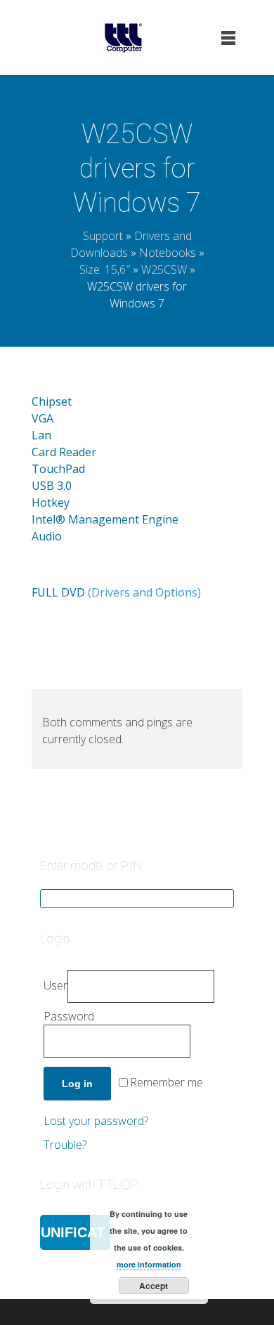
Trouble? (65, 1144)
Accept (153, 1285)
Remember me (166, 1083)
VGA (42, 418)
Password (69, 1016)
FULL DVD (58, 592)
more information (149, 1264)
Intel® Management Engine (105, 519)
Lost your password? (96, 1120)
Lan (41, 435)
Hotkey (51, 502)
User (55, 985)
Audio (47, 536)
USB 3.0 (52, 485)
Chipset (52, 401)
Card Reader (64, 452)
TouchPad (58, 469)
